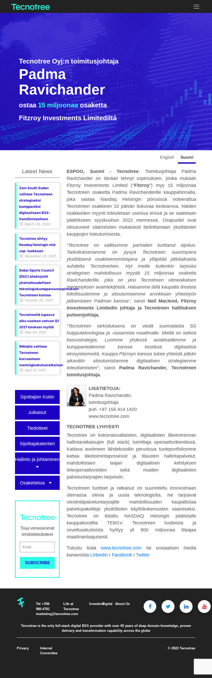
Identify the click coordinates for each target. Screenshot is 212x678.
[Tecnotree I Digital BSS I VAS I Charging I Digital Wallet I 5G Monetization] (30, 6)
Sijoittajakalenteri (37, 443)
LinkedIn (99, 554)
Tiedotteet (37, 428)
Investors (96, 604)
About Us (122, 604)
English (167, 157)
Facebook (122, 554)
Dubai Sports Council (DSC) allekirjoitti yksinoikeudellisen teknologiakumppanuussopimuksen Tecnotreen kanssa (49, 282)
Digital (107, 604)
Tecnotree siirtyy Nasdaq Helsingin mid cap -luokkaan (37, 244)
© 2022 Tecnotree (181, 648)
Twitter (143, 554)
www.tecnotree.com (121, 548)
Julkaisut (37, 412)
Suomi (186, 157)
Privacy (23, 648)
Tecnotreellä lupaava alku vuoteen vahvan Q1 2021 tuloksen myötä (39, 321)
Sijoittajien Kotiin (37, 397)
